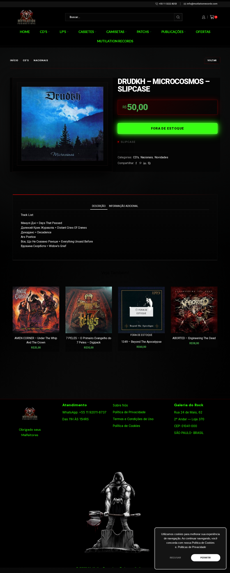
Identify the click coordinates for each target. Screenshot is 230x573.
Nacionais (41, 60)
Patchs (143, 32)
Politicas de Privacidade (192, 547)
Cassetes (86, 32)
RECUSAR (175, 557)
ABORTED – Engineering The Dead (194, 338)
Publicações (172, 32)
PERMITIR (205, 557)
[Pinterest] (140, 163)
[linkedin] (144, 163)
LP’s (63, 32)
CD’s (43, 32)
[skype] (149, 163)
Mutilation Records (115, 41)
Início (14, 60)
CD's (26, 60)
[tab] (98, 206)
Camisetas (115, 32)
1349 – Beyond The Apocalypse (141, 341)
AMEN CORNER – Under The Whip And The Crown (36, 340)
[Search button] (178, 17)
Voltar (212, 60)
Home (25, 32)
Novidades (161, 157)
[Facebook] (136, 163)
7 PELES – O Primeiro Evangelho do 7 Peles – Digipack (88, 340)
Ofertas (203, 32)
